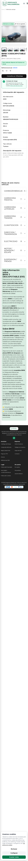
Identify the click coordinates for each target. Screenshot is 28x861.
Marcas (3, 457)
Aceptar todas (14, 857)
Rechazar (14, 849)
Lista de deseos (19, 473)
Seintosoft (22, 484)
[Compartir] (10, 70)
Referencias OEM (5, 460)
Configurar (14, 853)
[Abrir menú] (24, 3)
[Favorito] (6, 70)
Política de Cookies (6, 475)
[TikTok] (14, 438)
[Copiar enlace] (3, 70)
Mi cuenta (17, 467)
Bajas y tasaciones (5, 450)
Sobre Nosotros (19, 444)
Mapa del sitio (18, 450)
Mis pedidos (18, 470)
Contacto (17, 453)
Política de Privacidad (6, 467)
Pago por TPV (4, 453)
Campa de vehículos (6, 447)
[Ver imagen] (4, 50)
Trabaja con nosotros (20, 447)
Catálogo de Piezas (6, 444)
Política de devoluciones (16, 85)
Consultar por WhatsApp (15, 76)
